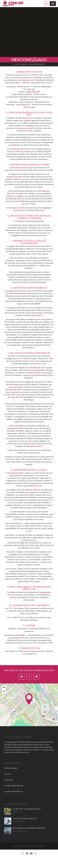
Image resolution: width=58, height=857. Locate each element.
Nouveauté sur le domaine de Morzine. (29, 828)
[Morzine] (35, 853)
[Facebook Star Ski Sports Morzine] (23, 853)
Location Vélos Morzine (13, 791)
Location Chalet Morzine (14, 785)
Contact (7, 774)
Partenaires (8, 780)
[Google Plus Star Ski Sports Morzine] (27, 853)
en (46, 3)
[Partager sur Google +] (36, 678)
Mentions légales (11, 768)
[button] (29, 699)
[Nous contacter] (31, 853)
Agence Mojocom (33, 92)
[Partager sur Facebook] (29, 678)
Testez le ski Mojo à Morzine (25, 818)
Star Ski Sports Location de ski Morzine (13, 3)
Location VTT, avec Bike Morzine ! (27, 809)
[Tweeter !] (21, 678)
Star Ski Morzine (20, 64)
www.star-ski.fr (28, 80)
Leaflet (40, 725)
